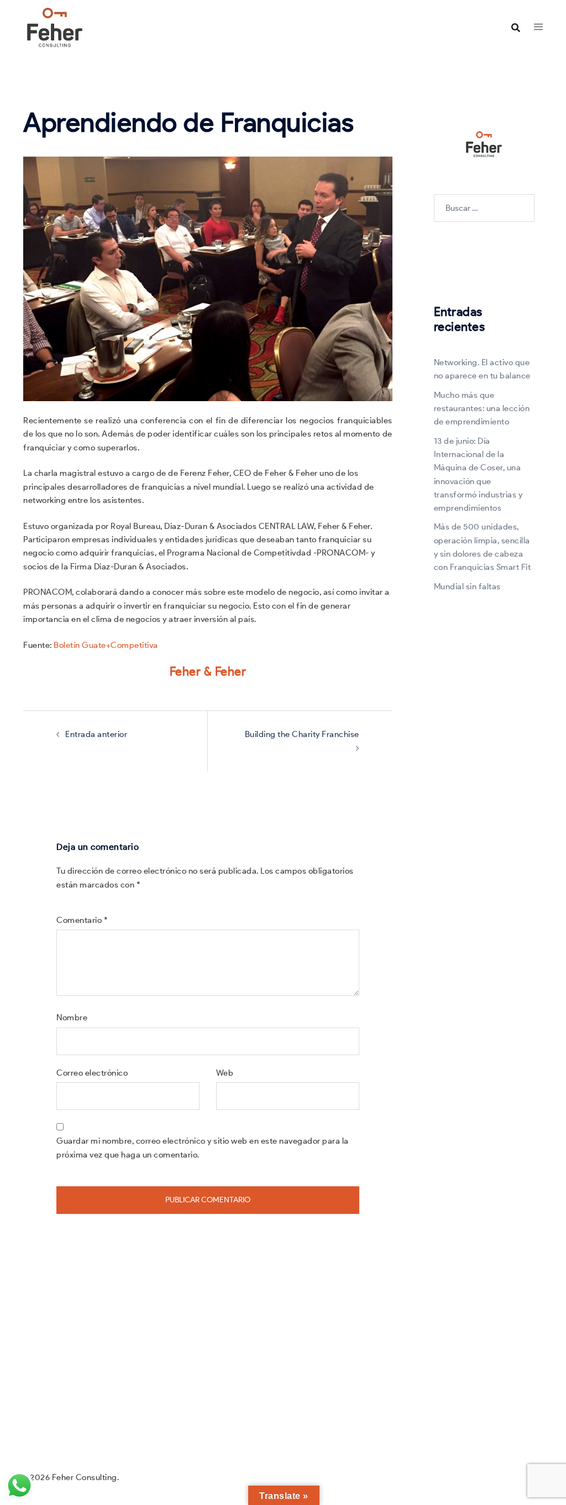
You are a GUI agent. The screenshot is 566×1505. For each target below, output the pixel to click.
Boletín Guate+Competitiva (106, 645)
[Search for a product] (515, 27)
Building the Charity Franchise (302, 734)
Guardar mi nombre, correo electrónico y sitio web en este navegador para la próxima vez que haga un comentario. (202, 1147)
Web (225, 1073)
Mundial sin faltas (467, 586)
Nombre (71, 1018)
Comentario (82, 920)
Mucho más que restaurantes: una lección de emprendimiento (482, 408)
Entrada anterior (96, 734)
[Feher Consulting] (54, 27)
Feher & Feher (208, 671)
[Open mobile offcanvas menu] (538, 27)
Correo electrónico (92, 1073)
